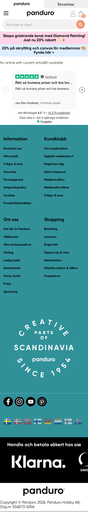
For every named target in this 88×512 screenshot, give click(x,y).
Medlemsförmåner (56, 187)
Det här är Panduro (17, 229)
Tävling (8, 252)
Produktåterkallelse (17, 203)
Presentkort (52, 276)
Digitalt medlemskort (58, 156)
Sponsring (10, 291)
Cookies (9, 195)
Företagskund (13, 179)
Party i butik (12, 276)
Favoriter (10, 172)
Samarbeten (12, 268)
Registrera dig (54, 164)
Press (7, 283)
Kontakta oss (13, 148)
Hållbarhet (11, 237)
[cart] (81, 14)
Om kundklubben (56, 148)
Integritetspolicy (15, 187)
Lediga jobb (12, 260)
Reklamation (53, 260)
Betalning (50, 229)
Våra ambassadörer (17, 244)
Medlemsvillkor (54, 179)
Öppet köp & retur (56, 252)
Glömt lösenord (55, 172)
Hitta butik (11, 156)
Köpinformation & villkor (61, 268)
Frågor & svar (13, 164)
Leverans (50, 237)
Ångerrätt (51, 244)
